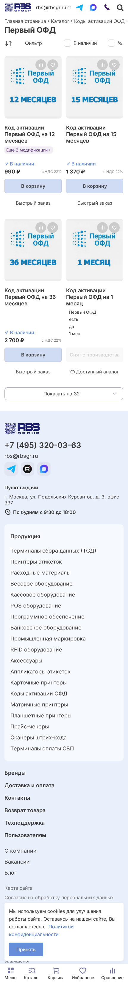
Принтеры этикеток (36, 561)
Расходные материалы (40, 572)
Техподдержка (24, 823)
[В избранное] (52, 64)
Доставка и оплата (29, 785)
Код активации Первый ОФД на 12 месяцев (29, 134)
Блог (10, 873)
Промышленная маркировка (48, 638)
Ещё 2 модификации (27, 149)
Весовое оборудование (41, 583)
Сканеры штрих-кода (38, 737)
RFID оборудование (36, 649)
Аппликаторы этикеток (40, 671)
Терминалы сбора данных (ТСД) (53, 550)
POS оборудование (35, 605)
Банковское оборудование (46, 627)
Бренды (15, 773)
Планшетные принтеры (40, 715)
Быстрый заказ (33, 203)
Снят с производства (95, 355)
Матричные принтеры (39, 704)
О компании (20, 851)
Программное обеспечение (47, 616)
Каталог (60, 21)
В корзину (33, 186)
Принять (26, 949)
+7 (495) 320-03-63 (42, 445)
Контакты (17, 798)
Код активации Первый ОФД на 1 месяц (89, 297)
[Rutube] (27, 469)
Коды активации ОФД (99, 21)
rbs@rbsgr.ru (51, 7)
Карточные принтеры (38, 682)
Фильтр (33, 43)
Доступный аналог (97, 372)
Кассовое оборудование (42, 594)
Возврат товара (25, 810)
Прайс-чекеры (29, 726)
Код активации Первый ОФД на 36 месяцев (30, 297)
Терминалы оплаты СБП (42, 748)
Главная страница (25, 21)
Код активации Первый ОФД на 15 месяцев (91, 134)
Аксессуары (26, 660)
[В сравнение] (40, 64)
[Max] (93, 7)
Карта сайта (18, 888)
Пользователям (25, 835)
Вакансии (17, 862)
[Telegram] (79, 7)
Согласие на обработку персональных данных (59, 897)
